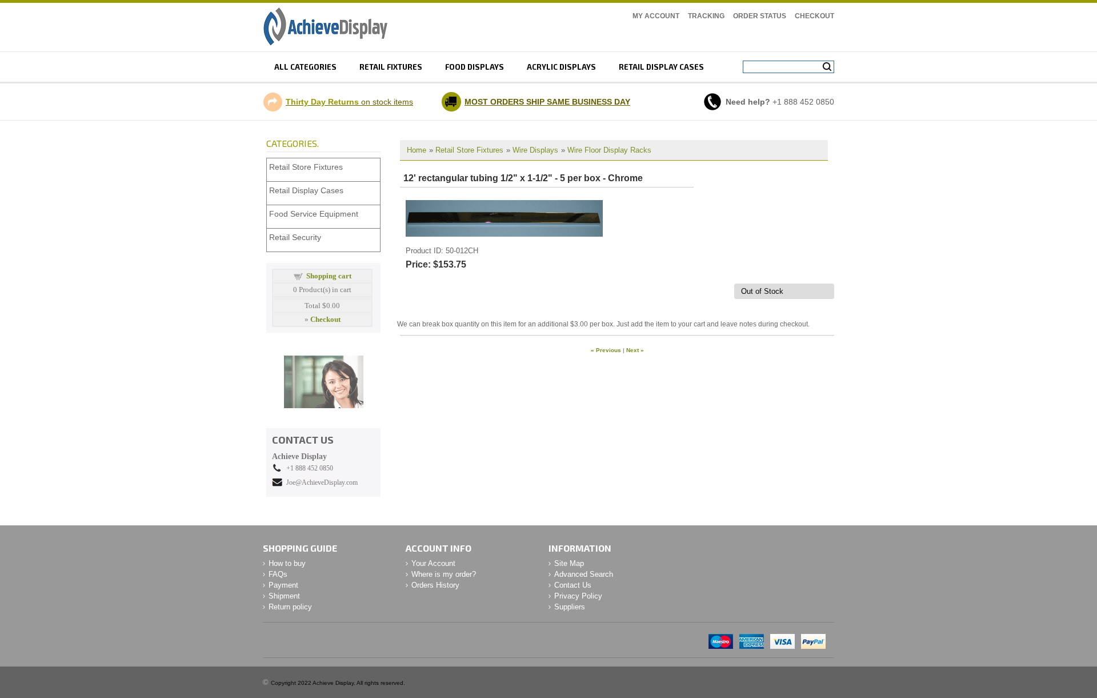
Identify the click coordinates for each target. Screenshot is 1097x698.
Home (416, 150)
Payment (283, 585)
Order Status (759, 16)
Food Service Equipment (313, 213)
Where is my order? (443, 574)
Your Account (433, 563)
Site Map (569, 563)
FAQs (278, 574)
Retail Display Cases (306, 190)
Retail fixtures (390, 66)
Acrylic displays (561, 66)
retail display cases (661, 66)
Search (827, 67)
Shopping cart (328, 276)
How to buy (287, 563)
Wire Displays (535, 150)
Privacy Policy (578, 596)
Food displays (474, 66)
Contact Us (572, 585)
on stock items (349, 101)
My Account (655, 16)
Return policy (290, 607)
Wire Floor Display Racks (609, 150)
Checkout (814, 16)
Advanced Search (583, 574)
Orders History (435, 585)
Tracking (706, 16)
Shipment (284, 596)
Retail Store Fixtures (469, 150)
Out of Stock (762, 291)
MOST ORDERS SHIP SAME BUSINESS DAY (547, 101)
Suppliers (569, 607)
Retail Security (295, 237)
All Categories (305, 66)
